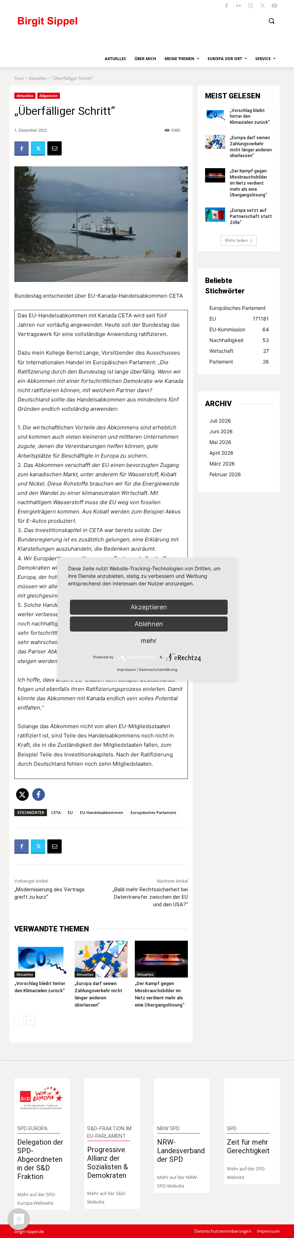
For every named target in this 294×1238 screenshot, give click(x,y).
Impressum (126, 669)
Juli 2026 (220, 421)
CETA (56, 812)
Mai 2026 (220, 442)
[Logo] (77, 25)
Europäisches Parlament (153, 812)
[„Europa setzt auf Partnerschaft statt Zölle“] (215, 214)
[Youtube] (275, 6)
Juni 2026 (221, 431)
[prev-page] (18, 1020)
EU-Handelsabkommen (101, 812)
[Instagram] (251, 6)
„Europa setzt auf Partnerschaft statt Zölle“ (251, 216)
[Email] (54, 148)
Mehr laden (236, 240)
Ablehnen (148, 624)
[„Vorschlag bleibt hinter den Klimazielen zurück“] (40, 959)
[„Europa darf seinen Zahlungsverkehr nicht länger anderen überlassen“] (101, 959)
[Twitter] (262, 6)
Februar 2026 (225, 474)
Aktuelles (38, 78)
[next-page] (30, 1020)
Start (19, 78)
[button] (271, 21)
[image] (42, 1098)
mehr (149, 640)
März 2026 (222, 463)
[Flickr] (238, 6)
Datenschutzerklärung (158, 669)
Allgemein (48, 95)
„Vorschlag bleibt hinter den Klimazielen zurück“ (250, 116)
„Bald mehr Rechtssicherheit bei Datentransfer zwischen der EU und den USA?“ (150, 897)
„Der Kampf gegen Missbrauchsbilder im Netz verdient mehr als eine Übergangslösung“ (248, 183)
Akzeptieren (149, 607)
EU (70, 812)
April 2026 (221, 453)
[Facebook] (227, 6)
